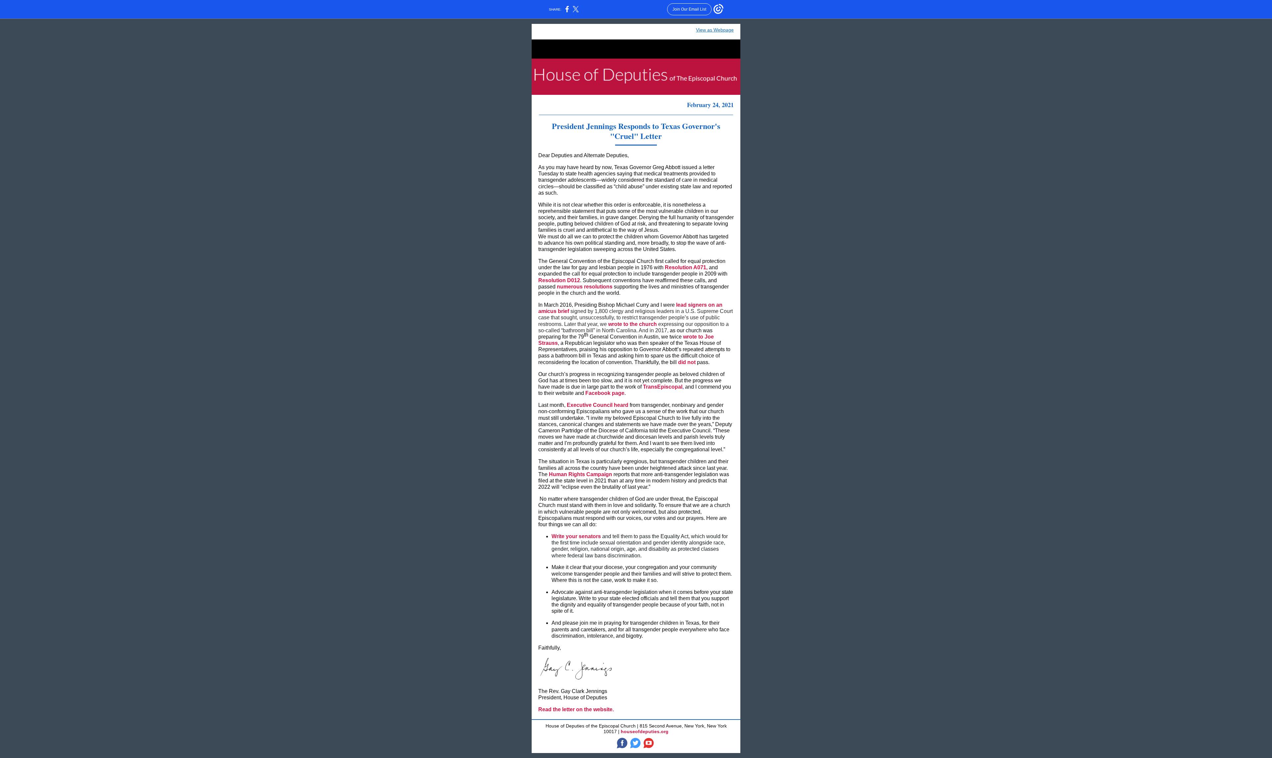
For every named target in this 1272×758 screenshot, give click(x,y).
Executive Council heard (598, 405)
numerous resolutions (584, 286)
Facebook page (604, 393)
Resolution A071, (686, 267)
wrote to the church (632, 324)
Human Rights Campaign (580, 474)
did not (687, 362)
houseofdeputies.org (644, 731)
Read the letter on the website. (576, 709)
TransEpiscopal (662, 387)
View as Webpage (715, 29)
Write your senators (576, 536)
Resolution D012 (559, 280)
